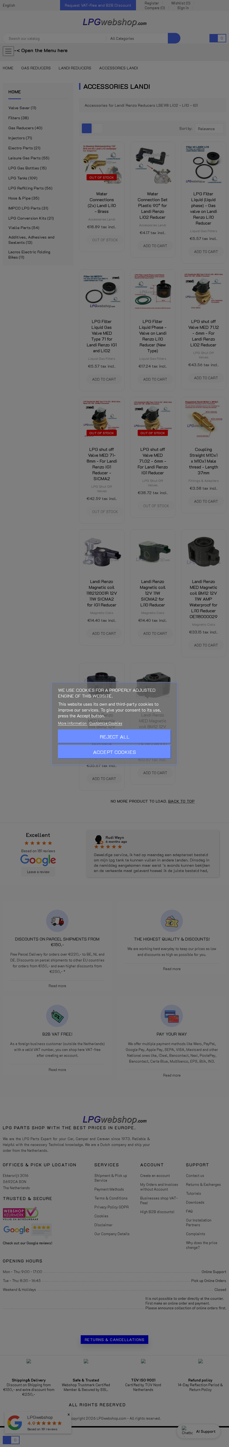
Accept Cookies (114, 752)
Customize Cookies (105, 723)
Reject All (115, 736)
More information (72, 723)
